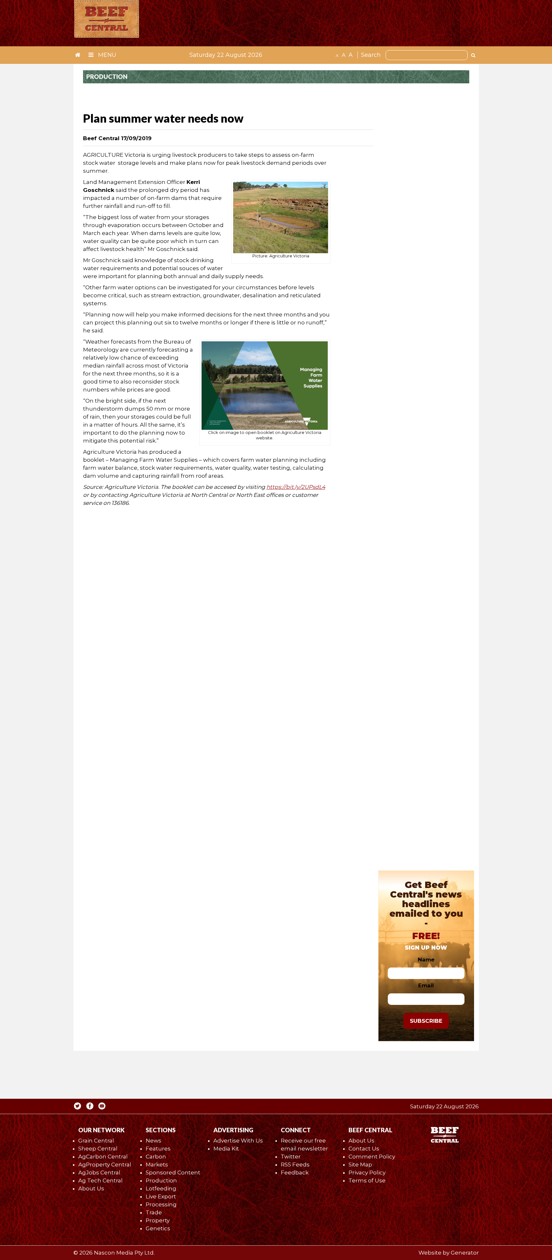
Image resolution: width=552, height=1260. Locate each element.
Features (158, 1148)
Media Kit (226, 1148)
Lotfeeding (161, 1188)
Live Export (161, 1196)
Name (426, 959)
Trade (154, 1212)
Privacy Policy (367, 1172)
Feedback (295, 1172)
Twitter (291, 1156)
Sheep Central (98, 1148)
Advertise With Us (238, 1140)
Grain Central (96, 1140)
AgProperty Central (104, 1164)
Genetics (158, 1228)
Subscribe (426, 1021)
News (153, 1140)
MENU (106, 54)
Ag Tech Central (100, 1180)
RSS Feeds (295, 1164)
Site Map (360, 1164)
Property (158, 1220)
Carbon (156, 1156)
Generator (465, 1252)
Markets (157, 1164)
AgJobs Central (99, 1172)
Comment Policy (372, 1156)
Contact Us (364, 1148)
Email (426, 985)
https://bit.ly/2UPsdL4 (295, 487)
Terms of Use (367, 1180)
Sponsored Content (173, 1172)
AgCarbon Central (103, 1156)
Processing (161, 1204)
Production (161, 1180)
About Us (91, 1188)
